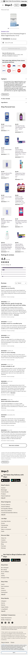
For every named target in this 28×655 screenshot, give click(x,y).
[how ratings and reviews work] (10, 265)
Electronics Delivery (6, 510)
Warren (3, 605)
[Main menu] (2, 5)
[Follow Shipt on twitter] (12, 623)
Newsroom (4, 542)
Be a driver (4, 569)
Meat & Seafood (5, 496)
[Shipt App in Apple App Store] (5, 480)
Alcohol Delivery (5, 506)
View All (3, 498)
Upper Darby (4, 607)
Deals (2, 531)
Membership (4, 525)
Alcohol (3, 487)
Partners (3, 546)
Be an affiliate (5, 571)
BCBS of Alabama (6, 619)
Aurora (3, 603)
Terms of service (5, 642)
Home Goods (4, 491)
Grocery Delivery (5, 504)
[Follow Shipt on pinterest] (9, 623)
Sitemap (3, 548)
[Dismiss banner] (2, 1)
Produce (3, 493)
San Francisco (5, 586)
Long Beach (4, 609)
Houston (3, 590)
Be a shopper (4, 567)
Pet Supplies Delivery (6, 508)
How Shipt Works (6, 521)
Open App (24, 1)
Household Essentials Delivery (9, 512)
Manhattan (4, 592)
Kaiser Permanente (6, 617)
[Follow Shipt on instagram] (5, 623)
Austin (3, 584)
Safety (3, 575)
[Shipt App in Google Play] (16, 480)
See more (16, 314)
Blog (2, 544)
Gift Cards (4, 527)
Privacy (12, 642)
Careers (3, 540)
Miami (2, 588)
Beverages (4, 489)
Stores (3, 523)
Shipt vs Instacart (6, 529)
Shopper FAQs (5, 577)
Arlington (3, 601)
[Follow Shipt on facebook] (2, 623)
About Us (3, 538)
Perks (2, 573)
